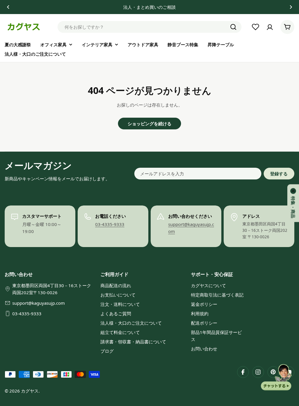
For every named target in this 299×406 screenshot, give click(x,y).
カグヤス (30, 391)
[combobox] (149, 27)
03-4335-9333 (109, 224)
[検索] (233, 26)
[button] (8, 7)
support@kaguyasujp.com (38, 303)
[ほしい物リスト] (255, 27)
